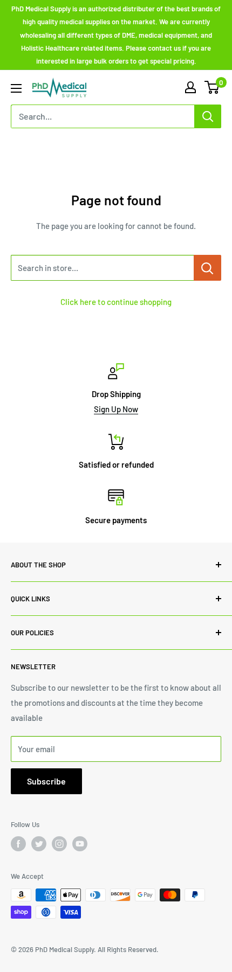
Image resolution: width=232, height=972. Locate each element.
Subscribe (46, 781)
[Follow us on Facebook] (18, 843)
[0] (212, 87)
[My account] (190, 87)
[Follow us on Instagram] (59, 843)
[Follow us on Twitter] (38, 843)
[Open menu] (16, 88)
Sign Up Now (116, 409)
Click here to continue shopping (116, 302)
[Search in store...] (207, 268)
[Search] (207, 116)
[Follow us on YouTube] (79, 843)
